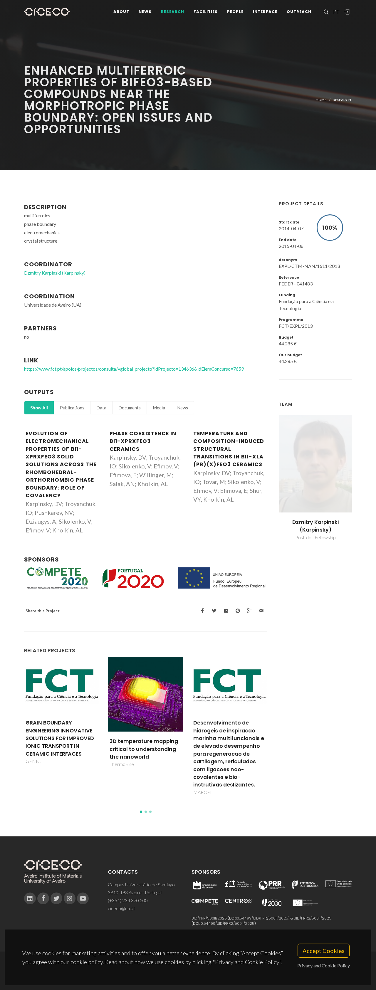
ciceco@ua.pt (121, 908)
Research (172, 11)
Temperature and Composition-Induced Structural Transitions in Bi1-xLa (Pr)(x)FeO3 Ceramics (228, 449)
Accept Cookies (324, 950)
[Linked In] (30, 898)
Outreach (299, 11)
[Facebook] (43, 898)
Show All (39, 407)
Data (101, 407)
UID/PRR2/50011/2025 (312, 918)
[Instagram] (69, 898)
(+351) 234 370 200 (128, 900)
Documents (129, 407)
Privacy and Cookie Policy (323, 965)
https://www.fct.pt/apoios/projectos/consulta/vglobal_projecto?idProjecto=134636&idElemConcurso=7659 (134, 369)
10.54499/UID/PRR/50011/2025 (262, 918)
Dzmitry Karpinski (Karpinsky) (315, 526)
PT (336, 12)
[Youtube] (83, 898)
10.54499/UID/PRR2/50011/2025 (227, 923)
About (121, 11)
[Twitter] (56, 898)
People (235, 11)
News (145, 11)
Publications (72, 407)
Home (321, 100)
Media (159, 407)
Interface (265, 11)
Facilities (206, 11)
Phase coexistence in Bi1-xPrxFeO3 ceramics (143, 441)
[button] (141, 812)
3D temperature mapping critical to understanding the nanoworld (144, 749)
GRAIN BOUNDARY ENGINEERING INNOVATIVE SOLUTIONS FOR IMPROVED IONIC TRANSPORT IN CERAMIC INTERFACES (60, 738)
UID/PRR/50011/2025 (209, 918)
